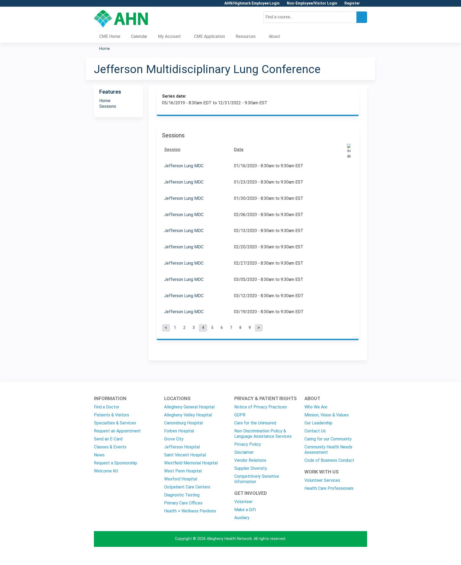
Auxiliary (241, 517)
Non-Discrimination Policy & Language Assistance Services (263, 433)
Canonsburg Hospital (183, 422)
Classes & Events (110, 446)
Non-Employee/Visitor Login (312, 3)
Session (172, 149)
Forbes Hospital (179, 430)
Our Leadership (318, 422)
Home (104, 48)
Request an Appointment (117, 430)
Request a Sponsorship (115, 462)
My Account (169, 36)
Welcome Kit (106, 471)
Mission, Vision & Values (326, 414)
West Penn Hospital (183, 471)
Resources (246, 36)
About (274, 36)
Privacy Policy (247, 444)
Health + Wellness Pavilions (190, 511)
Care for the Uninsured (255, 422)
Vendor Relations (250, 460)
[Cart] (365, 5)
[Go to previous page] (166, 328)
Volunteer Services (322, 480)
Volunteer (243, 501)
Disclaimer (244, 452)
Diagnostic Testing (182, 495)
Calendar (139, 36)
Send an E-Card (108, 438)
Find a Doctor (106, 406)
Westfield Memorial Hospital (191, 462)
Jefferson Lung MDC (184, 165)
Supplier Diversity (250, 468)
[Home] (121, 19)
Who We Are (315, 406)
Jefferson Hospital (182, 446)
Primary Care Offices (183, 503)
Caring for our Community (328, 438)
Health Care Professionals (328, 488)
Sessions (107, 106)
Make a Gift (245, 509)
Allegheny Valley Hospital (188, 414)
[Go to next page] (259, 328)
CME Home (109, 36)
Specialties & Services (115, 422)
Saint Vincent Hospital (185, 454)
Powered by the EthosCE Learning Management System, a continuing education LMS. (348, 556)
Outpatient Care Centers (187, 487)
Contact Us (315, 430)
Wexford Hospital (180, 479)
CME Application (209, 36)
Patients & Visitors (111, 414)
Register (352, 3)
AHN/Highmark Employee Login (252, 3)
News (99, 454)
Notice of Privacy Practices (260, 406)
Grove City (174, 438)
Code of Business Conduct (329, 460)
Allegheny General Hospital (189, 406)
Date (239, 149)
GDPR (239, 414)
